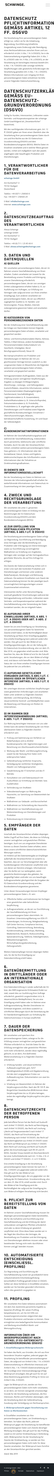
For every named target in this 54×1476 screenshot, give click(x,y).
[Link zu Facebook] (40, 1468)
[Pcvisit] (13, 1471)
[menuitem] (46, 5)
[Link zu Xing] (44, 1468)
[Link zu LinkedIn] (48, 1468)
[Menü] (46, 5)
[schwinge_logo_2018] (22, 5)
